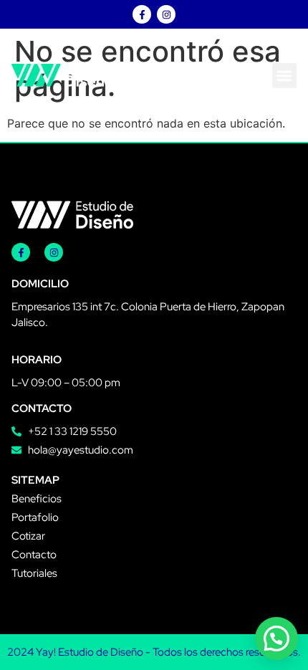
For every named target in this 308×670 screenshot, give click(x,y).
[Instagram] (166, 14)
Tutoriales (34, 573)
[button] (284, 75)
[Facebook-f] (142, 14)
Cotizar (28, 536)
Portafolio (35, 517)
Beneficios (36, 498)
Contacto (34, 554)
